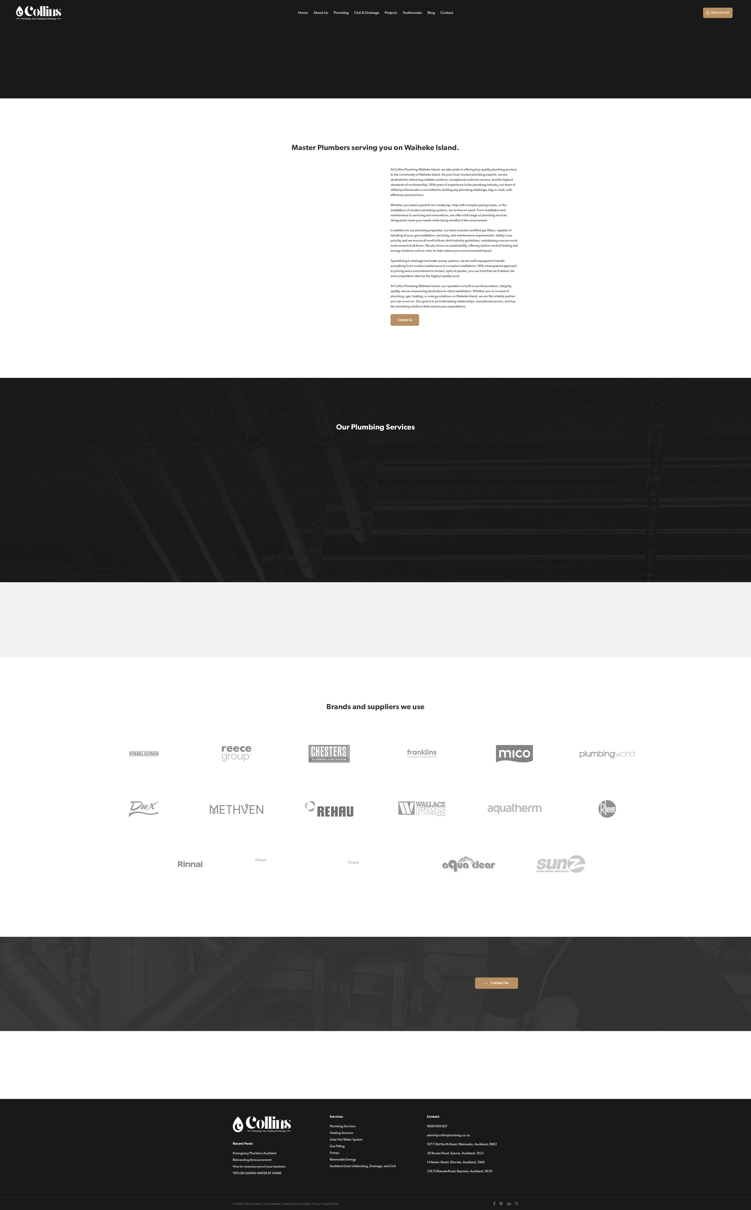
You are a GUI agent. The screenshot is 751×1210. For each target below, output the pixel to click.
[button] (405, 320)
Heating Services (341, 1133)
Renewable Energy (343, 1159)
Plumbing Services (343, 1126)
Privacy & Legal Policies (325, 1204)
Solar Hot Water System (346, 1139)
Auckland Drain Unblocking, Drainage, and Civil (363, 1166)
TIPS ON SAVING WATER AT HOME (257, 1173)
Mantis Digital (302, 1204)
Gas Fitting (337, 1146)
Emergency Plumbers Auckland (254, 1153)
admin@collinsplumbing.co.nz (448, 1135)
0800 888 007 (720, 12)
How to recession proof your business (259, 1166)
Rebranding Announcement (252, 1159)
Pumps (334, 1152)
